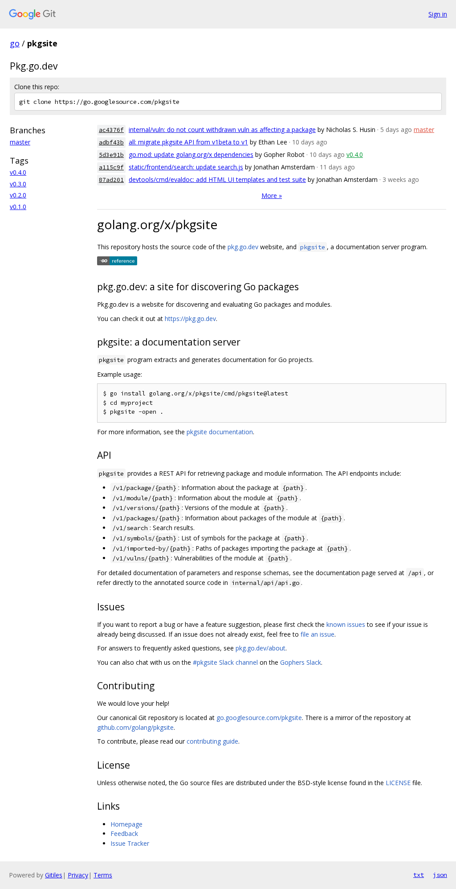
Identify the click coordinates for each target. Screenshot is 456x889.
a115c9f (111, 167)
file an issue (317, 634)
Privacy (78, 875)
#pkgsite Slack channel (225, 662)
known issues (345, 624)
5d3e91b (111, 155)
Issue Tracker (129, 843)
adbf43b (111, 142)
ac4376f (111, 130)
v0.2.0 (18, 195)
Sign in (437, 14)
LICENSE (398, 782)
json (440, 875)
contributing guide (212, 741)
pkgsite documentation (220, 432)
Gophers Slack (300, 662)
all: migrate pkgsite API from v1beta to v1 (188, 142)
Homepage (126, 824)
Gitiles (53, 875)
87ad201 (111, 180)
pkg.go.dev (243, 247)
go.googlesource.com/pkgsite (259, 717)
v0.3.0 (18, 184)
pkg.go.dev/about (260, 648)
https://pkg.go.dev (190, 318)
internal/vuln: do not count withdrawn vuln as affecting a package (222, 129)
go (15, 43)
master (20, 142)
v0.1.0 (18, 206)
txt (418, 875)
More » (271, 195)
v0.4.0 (18, 172)
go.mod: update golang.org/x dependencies (191, 154)
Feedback (124, 833)
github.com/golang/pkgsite (135, 727)
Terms (103, 875)
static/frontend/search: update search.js (186, 167)
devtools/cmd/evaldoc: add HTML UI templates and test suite (217, 179)
